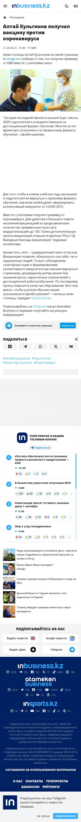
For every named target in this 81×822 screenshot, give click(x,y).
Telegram (40, 306)
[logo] (36, 6)
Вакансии (30, 787)
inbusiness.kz (41, 298)
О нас (18, 781)
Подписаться (65, 816)
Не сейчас (43, 816)
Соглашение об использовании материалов (40, 770)
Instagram (12, 59)
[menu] (5, 6)
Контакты (34, 781)
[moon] (66, 6)
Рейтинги (51, 787)
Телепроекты (57, 781)
